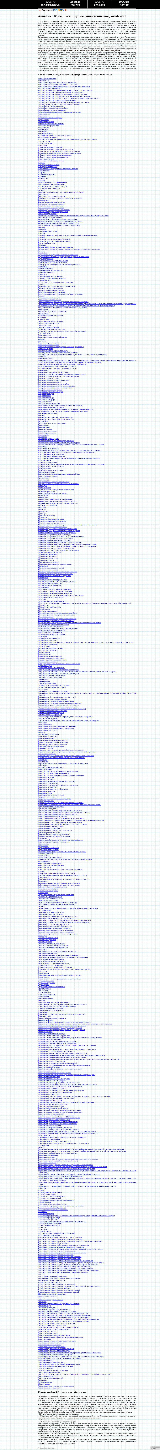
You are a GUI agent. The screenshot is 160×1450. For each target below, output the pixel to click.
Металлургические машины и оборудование (54, 576)
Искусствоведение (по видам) (49, 403)
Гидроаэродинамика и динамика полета (53, 261)
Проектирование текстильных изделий (52, 816)
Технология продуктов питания (50, 1100)
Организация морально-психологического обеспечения (58, 705)
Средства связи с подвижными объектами (53, 963)
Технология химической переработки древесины (56, 1116)
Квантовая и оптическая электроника (52, 423)
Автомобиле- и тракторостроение (50, 106)
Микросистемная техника (47, 611)
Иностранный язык (45, 358)
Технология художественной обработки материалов (57, 1124)
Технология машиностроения (49, 1077)
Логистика (42, 507)
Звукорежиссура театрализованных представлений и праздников (62, 331)
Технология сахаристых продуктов (51, 1106)
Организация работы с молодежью (51, 713)
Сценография (43, 991)
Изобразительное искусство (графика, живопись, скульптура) (61, 347)
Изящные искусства (45, 349)
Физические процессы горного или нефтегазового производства (62, 1221)
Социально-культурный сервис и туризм (53, 946)
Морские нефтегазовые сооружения (51, 630)
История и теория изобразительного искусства (55, 417)
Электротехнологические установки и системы (55, 1366)
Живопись (42, 317)
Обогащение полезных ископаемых (51, 668)
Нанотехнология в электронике (50, 656)
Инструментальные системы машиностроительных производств (62, 364)
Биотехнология (43, 171)
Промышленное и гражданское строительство (55, 830)
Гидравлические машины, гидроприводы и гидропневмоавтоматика (63, 257)
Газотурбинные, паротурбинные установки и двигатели (59, 225)
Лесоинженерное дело (46, 492)
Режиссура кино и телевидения (49, 863)
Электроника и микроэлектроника (51, 1343)
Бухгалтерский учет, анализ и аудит (51, 184)
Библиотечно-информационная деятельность (55, 155)
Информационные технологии (49, 382)
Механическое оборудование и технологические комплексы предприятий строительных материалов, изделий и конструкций (84, 603)
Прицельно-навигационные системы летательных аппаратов (60, 803)
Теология (41, 1000)
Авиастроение (43, 81)
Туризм (41, 1147)
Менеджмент (43, 566)
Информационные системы (48, 378)
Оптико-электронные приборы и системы (53, 685)
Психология (42, 838)
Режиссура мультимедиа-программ (51, 865)
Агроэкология (43, 120)
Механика (42, 599)
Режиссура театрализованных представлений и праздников (60, 869)
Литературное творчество (47, 505)
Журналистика (43, 319)
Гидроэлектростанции (46, 272)
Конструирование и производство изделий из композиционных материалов (66, 452)
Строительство (43, 977)
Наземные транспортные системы (50, 648)
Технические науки (45, 1032)
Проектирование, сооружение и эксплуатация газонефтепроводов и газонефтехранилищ (71, 820)
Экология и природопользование (50, 1300)
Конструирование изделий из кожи (51, 454)
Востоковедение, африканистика (50, 218)
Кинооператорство (45, 429)
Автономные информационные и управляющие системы (59, 112)
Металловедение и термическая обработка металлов (57, 572)
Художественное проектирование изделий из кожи (57, 1284)
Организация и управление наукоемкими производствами (59, 703)
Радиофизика (43, 846)
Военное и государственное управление (53, 212)
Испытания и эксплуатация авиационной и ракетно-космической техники (65, 409)
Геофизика (42, 245)
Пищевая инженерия (46, 738)
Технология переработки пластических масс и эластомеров (60, 1086)
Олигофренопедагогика (47, 683)
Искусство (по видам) (46, 394)
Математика (42, 517)
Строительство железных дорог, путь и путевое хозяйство (59, 979)
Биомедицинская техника (47, 167)
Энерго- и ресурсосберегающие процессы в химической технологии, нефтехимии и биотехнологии (75, 1374)
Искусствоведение (45, 401)
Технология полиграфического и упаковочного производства (61, 1090)
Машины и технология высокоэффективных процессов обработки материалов (67, 546)
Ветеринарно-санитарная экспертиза (51, 196)
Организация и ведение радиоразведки (52, 699)
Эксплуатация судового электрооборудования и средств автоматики (63, 1321)
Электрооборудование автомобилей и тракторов (56, 1349)
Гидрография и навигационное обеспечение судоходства (59, 264)
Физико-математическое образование (52, 1208)
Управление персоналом (47, 1163)
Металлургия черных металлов (49, 585)
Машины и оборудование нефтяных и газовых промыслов (60, 542)
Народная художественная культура (51, 658)
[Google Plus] (65, 10)
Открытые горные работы (47, 719)
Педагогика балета (45, 724)
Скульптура (42, 936)
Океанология (43, 679)
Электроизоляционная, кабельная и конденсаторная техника (60, 1337)
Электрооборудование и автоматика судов (54, 1351)
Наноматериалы (44, 652)
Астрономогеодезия (45, 133)
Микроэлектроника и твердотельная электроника (56, 615)
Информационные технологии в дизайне (53, 384)
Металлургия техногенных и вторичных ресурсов (56, 582)
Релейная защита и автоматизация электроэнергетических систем (62, 875)
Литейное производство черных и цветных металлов (58, 503)
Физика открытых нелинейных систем (52, 1204)
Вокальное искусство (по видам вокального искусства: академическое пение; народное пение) (73, 216)
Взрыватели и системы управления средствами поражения (60, 198)
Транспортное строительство (49, 1139)
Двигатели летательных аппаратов (51, 290)
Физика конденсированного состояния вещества (56, 1200)
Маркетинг (42, 513)
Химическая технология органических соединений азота (59, 1259)
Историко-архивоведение (47, 413)
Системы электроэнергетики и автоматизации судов (57, 934)
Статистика (42, 971)
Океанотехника (44, 681)
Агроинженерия (44, 114)
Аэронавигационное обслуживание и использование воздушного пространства (67, 139)
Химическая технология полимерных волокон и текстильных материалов (65, 1261)
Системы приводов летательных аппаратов (54, 928)
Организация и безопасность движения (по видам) (57, 697)
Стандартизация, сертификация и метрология (55, 967)
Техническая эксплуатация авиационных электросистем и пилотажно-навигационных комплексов (75, 1024)
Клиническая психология (47, 431)
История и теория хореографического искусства (56, 419)
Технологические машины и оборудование (54, 1036)
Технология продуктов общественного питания (56, 1098)
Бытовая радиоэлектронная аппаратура (52, 186)
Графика (41, 284)
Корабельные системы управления (51, 466)
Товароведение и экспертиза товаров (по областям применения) (62, 1137)
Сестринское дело (44, 910)
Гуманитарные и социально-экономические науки (56, 286)
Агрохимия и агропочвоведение (50, 118)
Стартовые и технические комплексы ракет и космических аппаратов (64, 969)
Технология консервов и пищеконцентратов (54, 1073)
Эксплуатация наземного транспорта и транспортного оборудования (63, 1317)
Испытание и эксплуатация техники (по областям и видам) (60, 405)
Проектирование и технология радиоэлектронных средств (60, 810)
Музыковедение (44, 646)
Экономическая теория (46, 1308)
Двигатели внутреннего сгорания (50, 288)
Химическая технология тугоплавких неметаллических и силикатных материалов (68, 1270)
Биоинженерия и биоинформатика (51, 161)
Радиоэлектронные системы (48, 850)
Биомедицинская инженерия (48, 165)
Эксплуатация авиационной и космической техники (57, 1311)
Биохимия (42, 176)
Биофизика (42, 173)
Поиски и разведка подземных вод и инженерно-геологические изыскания (66, 756)
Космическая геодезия (46, 472)
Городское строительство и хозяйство (52, 278)
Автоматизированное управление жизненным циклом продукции (62, 94)
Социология (42, 949)
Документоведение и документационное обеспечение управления (62, 308)
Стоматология (43, 973)
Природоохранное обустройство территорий (54, 799)
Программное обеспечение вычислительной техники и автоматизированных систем (69, 805)
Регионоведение (44, 861)
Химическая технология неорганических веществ (56, 1251)
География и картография (47, 231)
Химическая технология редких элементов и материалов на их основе (64, 1266)
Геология (41, 237)
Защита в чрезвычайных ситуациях (51, 321)
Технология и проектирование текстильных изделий (57, 1063)
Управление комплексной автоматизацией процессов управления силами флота (68, 1159)
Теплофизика (43, 1012)
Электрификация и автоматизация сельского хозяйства (58, 1327)
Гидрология (42, 266)
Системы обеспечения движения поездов (53, 924)
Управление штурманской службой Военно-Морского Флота (60, 1176)
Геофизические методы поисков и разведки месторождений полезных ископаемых (69, 249)
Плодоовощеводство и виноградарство (52, 744)
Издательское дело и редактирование (52, 343)
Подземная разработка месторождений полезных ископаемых (61, 750)
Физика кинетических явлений (49, 1198)
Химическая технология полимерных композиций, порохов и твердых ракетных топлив (71, 1263)
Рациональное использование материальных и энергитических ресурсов (65, 859)
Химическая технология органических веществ (55, 1255)
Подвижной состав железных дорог (51, 746)
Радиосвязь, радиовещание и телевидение (53, 842)
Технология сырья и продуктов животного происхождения (60, 1112)
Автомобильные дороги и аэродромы (52, 110)
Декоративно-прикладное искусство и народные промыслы (60, 294)
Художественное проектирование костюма (54, 1288)
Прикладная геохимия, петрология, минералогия (56, 781)
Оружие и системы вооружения (50, 715)
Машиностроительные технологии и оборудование (57, 533)
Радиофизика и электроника (48, 848)
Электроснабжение (45, 1360)
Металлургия (43, 578)
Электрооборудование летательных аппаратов (55, 1355)
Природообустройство (46, 797)
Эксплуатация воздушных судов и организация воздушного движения (64, 1315)
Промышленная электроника (49, 828)
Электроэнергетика (45, 1368)
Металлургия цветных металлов (50, 583)
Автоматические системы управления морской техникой (59, 104)
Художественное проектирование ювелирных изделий (58, 1292)
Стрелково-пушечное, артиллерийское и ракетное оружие (59, 975)
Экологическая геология (47, 1296)
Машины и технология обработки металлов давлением (58, 550)
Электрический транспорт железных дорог (54, 1335)
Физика (41, 1190)
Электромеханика (44, 1339)
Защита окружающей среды (48, 323)
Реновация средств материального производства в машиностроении (63, 879)
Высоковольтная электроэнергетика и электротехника (58, 219)
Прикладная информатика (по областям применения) (58, 785)
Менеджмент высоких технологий (51, 568)
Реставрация (42, 881)
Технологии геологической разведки (51, 1034)
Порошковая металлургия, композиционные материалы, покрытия (63, 764)
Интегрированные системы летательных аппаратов (57, 366)
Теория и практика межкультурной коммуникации (57, 1006)
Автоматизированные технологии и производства (57, 100)
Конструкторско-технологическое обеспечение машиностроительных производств (69, 458)
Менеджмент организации (48, 570)
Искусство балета (44, 396)
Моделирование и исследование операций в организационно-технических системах (69, 623)
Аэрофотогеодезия (45, 143)
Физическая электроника (47, 1219)
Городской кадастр (45, 280)
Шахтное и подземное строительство (52, 1294)
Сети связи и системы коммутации (51, 912)
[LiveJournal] (63, 10)
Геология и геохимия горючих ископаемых (54, 239)
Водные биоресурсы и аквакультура (51, 202)
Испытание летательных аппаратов (51, 407)
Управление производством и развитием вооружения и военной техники (65, 1165)
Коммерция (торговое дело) (48, 439)
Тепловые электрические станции (50, 1008)
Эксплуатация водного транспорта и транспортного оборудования (63, 1313)
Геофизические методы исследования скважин (55, 247)
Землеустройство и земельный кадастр (52, 337)
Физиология (42, 1212)
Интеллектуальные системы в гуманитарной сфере (57, 368)
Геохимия (41, 251)
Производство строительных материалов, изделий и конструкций (62, 824)
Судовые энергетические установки (51, 987)
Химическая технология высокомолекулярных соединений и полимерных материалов (70, 1241)
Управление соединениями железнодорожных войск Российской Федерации (66, 1169)
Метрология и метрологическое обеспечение (54, 589)
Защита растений (44, 325)
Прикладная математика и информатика (53, 789)
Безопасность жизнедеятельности (50, 147)
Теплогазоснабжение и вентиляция (51, 1010)
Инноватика (42, 356)
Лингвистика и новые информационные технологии (57, 501)
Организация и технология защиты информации (56, 701)
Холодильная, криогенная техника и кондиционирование (59, 1278)
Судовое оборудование (46, 983)
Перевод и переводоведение (48, 734)
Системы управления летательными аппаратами (56, 932)
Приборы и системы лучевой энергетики (53, 773)
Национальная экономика (47, 662)
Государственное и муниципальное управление (55, 282)
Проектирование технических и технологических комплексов (61, 818)
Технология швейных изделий (49, 1126)
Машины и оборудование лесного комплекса (55, 540)
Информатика (43, 370)
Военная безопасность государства (51, 208)
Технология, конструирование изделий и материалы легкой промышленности (67, 1131)
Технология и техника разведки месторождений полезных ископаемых (64, 1065)
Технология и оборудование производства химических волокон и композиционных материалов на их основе (79, 1059)
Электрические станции (47, 1331)
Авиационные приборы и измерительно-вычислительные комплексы (64, 86)
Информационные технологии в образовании (55, 388)
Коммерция (42, 437)
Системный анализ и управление (50, 914)
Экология (41, 1298)
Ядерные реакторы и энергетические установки (56, 1386)
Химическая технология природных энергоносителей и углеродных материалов (68, 1265)
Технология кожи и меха (47, 1071)
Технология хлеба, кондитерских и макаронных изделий (59, 1118)
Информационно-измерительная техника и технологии (58, 376)
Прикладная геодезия (46, 777)
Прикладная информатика (48, 783)
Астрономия (42, 131)
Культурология (43, 480)
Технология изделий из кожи (49, 1067)
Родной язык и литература (48, 889)
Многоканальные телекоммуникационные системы (57, 619)
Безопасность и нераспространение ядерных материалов (59, 151)
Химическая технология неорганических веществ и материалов (62, 1253)
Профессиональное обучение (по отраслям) (54, 836)
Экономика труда (44, 1306)
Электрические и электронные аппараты (53, 1329)
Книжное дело (43, 435)
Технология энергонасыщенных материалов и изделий (58, 1129)
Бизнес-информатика (46, 159)
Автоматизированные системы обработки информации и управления (64, 96)
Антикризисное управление (48, 126)
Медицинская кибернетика (48, 558)
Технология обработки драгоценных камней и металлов (59, 1083)
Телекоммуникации (45, 998)
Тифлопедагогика (44, 1135)
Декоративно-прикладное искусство (51, 292)
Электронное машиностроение (49, 1345)
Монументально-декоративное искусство (53, 625)
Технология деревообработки (49, 1047)
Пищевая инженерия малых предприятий (53, 740)
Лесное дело (42, 486)
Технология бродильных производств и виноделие (57, 1043)
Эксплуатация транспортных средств (52, 1325)
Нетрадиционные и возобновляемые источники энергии (59, 664)
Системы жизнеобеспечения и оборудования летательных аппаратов (63, 922)
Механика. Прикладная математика (51, 601)
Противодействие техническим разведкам (53, 834)
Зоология (41, 339)
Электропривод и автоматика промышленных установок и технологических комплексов (71, 1356)
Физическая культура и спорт (49, 1218)
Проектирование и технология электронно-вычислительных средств (63, 812)
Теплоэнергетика (44, 1016)
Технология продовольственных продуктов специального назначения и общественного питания (74, 1096)
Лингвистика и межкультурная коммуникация (55, 499)
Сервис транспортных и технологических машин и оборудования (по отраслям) (68, 908)
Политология (43, 762)
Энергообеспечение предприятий (50, 1378)
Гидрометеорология (45, 268)
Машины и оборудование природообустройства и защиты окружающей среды (67, 544)
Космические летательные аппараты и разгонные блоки (59, 474)
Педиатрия (42, 732)
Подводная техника (45, 748)
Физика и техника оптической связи (51, 1196)
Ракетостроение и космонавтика (50, 857)
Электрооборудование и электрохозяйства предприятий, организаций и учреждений (69, 1353)
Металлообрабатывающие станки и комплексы (55, 574)
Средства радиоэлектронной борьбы (51, 961)
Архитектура (43, 129)
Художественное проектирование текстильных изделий (59, 1290)
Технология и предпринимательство (51, 1061)
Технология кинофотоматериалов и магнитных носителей (60, 1069)
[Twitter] (56, 10)
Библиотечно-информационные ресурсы (53, 157)
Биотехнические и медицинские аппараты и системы (58, 169)
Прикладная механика (46, 791)
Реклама (41, 871)
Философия (42, 1229)
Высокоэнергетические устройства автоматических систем (60, 221)
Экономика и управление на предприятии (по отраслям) (59, 1304)
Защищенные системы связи (48, 327)
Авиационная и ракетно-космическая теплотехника (57, 82)
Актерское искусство (46, 122)
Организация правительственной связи (52, 711)
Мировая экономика (45, 617)
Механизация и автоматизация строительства (55, 593)
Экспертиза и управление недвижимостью (54, 1310)
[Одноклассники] (59, 10)
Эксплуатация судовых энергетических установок (57, 1323)
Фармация (42, 1188)
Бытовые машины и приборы (49, 188)
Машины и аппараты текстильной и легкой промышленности (61, 537)
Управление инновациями (48, 1155)
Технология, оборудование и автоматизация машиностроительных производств (68, 1133)
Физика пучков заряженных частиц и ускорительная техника (60, 1206)
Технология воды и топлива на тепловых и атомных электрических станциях (67, 1045)
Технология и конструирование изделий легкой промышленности (62, 1053)
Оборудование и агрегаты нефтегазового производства (58, 670)
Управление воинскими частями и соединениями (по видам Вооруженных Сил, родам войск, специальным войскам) (82, 1151)
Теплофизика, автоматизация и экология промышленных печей (61, 1014)
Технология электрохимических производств (55, 1128)
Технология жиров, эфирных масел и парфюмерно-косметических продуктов (67, 1049)
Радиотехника (43, 844)
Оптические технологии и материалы (52, 687)
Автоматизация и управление (49, 88)
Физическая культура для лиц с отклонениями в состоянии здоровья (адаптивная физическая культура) (76, 1216)
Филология (42, 1227)
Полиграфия (42, 760)
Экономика (42, 1302)
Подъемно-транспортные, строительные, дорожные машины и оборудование (66, 752)
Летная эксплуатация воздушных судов (52, 493)
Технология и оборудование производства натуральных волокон (62, 1057)
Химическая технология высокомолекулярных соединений (60, 1239)
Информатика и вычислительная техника (53, 372)
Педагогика (42, 722)
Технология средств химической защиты (53, 1108)
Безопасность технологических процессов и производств (59, 153)
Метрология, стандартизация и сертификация (55, 591)
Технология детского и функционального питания (57, 1041)
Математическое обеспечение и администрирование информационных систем (67, 525)
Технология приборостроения (49, 1094)
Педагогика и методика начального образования (56, 728)
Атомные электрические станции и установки (55, 135)
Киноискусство (44, 427)
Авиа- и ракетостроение (47, 79)
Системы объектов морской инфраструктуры (55, 926)
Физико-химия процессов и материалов (53, 1210)
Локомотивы (43, 511)
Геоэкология (42, 253)
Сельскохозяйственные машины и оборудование (56, 904)
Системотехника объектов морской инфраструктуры (57, 916)
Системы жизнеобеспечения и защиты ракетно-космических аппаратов (64, 920)
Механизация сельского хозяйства (50, 597)
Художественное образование (49, 1282)
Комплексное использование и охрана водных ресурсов (59, 443)
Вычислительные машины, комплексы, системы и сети (58, 223)
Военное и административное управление (54, 210)
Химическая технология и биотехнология (53, 1243)
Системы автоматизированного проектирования (56, 918)
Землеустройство (44, 335)
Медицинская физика (46, 560)
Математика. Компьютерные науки (51, 519)
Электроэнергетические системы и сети (53, 1370)
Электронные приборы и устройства (51, 1347)
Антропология (43, 128)
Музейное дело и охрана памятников (52, 634)
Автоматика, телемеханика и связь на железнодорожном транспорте (63, 102)
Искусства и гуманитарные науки (50, 392)
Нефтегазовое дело (45, 666)
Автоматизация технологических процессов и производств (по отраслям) (65, 90)
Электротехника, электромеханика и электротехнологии (59, 1364)
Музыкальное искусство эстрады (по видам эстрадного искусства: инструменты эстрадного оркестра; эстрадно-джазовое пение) (86, 642)
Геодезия (41, 233)
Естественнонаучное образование (50, 315)
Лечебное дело (43, 495)
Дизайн (41, 296)
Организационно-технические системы (52, 691)
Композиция (42, 446)
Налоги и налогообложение (48, 650)
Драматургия (43, 313)
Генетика (41, 227)
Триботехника (43, 1145)
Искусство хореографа (46, 400)
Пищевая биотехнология (47, 736)
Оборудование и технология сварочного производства (58, 673)
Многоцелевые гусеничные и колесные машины (56, 621)
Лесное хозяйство (44, 488)
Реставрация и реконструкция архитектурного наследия (59, 883)
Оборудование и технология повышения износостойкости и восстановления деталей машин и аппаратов (77, 672)
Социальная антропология (48, 938)
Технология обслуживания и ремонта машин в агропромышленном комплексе (67, 1084)
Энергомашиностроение (47, 1376)
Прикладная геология (46, 779)
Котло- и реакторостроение (48, 476)
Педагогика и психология (47, 730)
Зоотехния (42, 341)
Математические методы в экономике (52, 523)
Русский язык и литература (48, 891)
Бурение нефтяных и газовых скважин (52, 182)
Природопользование (46, 801)
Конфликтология (44, 460)
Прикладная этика (45, 793)
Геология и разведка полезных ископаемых (54, 241)
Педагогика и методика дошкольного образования (57, 726)
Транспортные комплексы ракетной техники (54, 1141)
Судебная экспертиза (46, 981)
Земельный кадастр (45, 333)
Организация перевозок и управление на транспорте (57, 707)
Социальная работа (45, 942)
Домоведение (43, 310)
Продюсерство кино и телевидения (51, 807)
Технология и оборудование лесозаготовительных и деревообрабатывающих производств (71, 1055)
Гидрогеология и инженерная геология (52, 263)
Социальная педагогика (47, 940)
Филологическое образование (49, 1225)
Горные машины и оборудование (50, 276)
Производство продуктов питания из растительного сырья (60, 822)
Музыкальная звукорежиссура (49, 638)
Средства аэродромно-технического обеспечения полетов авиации (63, 957)
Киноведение (43, 425)
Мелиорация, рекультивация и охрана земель (55, 564)
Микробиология (44, 609)
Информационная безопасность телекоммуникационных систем (62, 374)
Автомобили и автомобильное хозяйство (53, 108)
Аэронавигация (44, 141)
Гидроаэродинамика (45, 259)
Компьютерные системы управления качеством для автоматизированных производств (70, 450)
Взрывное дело (43, 200)
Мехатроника (43, 605)
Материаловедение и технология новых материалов (57, 529)
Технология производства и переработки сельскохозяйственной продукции (66, 1102)
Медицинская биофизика (47, 554)
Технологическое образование (49, 1039)
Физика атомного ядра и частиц (50, 1192)
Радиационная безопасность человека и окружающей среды (60, 840)
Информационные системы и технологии (53, 380)
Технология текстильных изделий (50, 1114)
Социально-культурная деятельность (51, 944)
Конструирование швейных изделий (51, 456)
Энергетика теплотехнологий (49, 1372)
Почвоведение (43, 765)
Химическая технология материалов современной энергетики (61, 1247)
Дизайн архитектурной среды (49, 298)
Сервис (41, 906)
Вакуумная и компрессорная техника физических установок (60, 192)
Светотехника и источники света (50, 899)
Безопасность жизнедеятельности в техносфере (55, 149)
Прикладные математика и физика (51, 795)
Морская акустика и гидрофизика (50, 627)
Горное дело (42, 274)
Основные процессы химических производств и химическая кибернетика (65, 717)
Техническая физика (45, 1020)
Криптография (43, 478)
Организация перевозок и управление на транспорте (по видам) (62, 709)
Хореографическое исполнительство (51, 1280)
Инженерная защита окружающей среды (53, 351)
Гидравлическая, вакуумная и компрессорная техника (58, 255)
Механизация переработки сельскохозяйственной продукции (61, 595)
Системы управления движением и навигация (55, 930)
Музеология (42, 636)
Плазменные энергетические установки (53, 742)
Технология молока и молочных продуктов (54, 1079)
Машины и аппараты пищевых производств (54, 535)
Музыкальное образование (48, 644)
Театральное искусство (46, 994)
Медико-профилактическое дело (50, 552)
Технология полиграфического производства (55, 1092)
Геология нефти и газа (46, 243)
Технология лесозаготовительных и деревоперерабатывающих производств (66, 1075)
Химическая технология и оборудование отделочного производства (63, 1245)
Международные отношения (48, 562)
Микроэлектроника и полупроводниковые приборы (57, 613)
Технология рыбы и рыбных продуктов (52, 1104)
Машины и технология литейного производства (56, 548)
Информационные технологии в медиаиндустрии (56, 386)
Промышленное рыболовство (49, 832)
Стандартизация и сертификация (50, 965)
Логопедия (42, 509)
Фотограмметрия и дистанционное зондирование (56, 1233)
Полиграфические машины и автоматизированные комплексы (61, 758)
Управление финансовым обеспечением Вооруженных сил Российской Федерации (69, 1174)
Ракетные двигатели (45, 854)
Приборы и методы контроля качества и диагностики (58, 771)
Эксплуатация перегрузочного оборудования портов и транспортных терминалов (68, 1319)
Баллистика (42, 145)
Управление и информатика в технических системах (57, 1153)
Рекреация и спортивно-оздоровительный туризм (56, 873)
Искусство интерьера (46, 398)
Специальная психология (47, 953)
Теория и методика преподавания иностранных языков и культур (62, 1004)
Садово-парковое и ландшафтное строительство (56, 895)
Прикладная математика (47, 787)
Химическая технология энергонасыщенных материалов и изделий (63, 1272)
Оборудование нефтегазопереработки (52, 675)
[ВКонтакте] (54, 10)
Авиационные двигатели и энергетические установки (58, 84)
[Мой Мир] (61, 10)
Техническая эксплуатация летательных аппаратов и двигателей (62, 1026)
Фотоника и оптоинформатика (49, 1235)
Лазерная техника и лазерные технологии (53, 482)
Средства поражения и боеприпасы (51, 959)
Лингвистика (43, 497)
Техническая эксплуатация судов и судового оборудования (60, 1028)
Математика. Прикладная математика (52, 521)
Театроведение (43, 996)
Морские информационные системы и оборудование (57, 628)
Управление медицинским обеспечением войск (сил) (58, 1161)
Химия (40, 1274)
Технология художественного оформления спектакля (57, 1122)
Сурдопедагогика (44, 989)
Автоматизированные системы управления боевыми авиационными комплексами (68, 98)
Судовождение (43, 985)
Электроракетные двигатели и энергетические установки (59, 1358)
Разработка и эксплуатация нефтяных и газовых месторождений (62, 852)
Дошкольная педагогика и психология (52, 311)
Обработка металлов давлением (50, 677)
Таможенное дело (44, 992)
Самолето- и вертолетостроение (50, 897)
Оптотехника (43, 689)
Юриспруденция (44, 1384)
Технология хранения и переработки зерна (54, 1120)
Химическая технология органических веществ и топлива (59, 1257)
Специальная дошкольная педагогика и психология (57, 951)
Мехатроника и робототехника (49, 607)
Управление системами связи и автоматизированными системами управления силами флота (72, 1167)
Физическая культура (46, 1214)
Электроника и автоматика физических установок (57, 1341)
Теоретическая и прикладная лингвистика (53, 1002)
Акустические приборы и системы (51, 124)
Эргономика (42, 1380)
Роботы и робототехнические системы (52, 887)
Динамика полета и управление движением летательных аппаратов (63, 302)
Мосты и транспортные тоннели (50, 632)
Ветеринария (43, 194)
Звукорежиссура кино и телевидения (51, 329)
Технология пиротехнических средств (52, 1088)
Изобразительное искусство (48, 345)
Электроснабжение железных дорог (51, 1362)
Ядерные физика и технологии (49, 1388)
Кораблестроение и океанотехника (51, 470)
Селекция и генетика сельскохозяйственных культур (57, 902)
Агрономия (42, 116)
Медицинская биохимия (47, 556)
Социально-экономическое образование (53, 947)
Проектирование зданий (47, 809)
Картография (43, 421)
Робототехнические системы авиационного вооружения (59, 885)
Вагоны (41, 190)
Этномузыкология (45, 1382)
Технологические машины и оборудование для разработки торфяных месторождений (70, 1037)
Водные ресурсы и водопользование (51, 204)
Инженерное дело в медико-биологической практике (57, 353)
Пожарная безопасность (47, 754)
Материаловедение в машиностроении (52, 527)
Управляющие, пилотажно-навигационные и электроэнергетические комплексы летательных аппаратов (77, 1186)
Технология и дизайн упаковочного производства (56, 1051)
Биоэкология (43, 178)
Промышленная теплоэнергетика (50, 826)
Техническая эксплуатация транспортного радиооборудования (61, 1030)
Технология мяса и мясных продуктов (52, 1081)
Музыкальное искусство (47, 640)
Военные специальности (47, 214)
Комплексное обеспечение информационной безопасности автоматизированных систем (71, 445)
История (41, 415)
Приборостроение (44, 769)
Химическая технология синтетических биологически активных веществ (65, 1268)
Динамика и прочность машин (49, 300)
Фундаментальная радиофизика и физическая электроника (60, 1237)
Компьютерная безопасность (48, 448)
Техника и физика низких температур (52, 1018)
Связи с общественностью (48, 901)
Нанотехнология (44, 654)
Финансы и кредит (45, 1231)
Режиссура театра (44, 867)
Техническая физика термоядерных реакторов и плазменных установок (64, 1022)
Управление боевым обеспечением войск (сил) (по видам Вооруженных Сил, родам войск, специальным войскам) (81, 1149)
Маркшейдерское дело (46, 515)
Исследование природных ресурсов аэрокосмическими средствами (63, 411)
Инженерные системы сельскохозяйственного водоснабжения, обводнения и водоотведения (72, 355)
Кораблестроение (44, 468)
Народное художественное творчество (52, 660)
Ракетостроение (44, 855)
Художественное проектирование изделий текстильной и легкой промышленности (69, 1286)
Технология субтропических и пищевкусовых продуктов (59, 1110)
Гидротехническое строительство (50, 270)
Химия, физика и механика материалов (52, 1276)
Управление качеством (46, 1157)
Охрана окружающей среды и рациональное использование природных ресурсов (68, 720)
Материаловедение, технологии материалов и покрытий (59, 531)
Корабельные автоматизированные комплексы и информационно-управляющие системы (71, 464)
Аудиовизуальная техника (47, 137)
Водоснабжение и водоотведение (50, 206)
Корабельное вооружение (47, 462)
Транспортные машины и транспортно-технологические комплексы (63, 1143)
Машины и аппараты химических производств (55, 538)
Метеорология (43, 587)
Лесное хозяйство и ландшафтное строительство (56, 490)
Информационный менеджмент (50, 390)
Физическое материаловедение (49, 1223)
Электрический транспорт (48, 1333)
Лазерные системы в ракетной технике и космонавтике (58, 484)
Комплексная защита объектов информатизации (56, 441)
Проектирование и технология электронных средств (57, 814)
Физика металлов (44, 1202)
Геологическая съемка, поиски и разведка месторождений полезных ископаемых (68, 235)
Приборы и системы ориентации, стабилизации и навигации (61, 775)
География (42, 229)
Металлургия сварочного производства (52, 580)
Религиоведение (44, 877)
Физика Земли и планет (47, 1194)
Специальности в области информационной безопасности (60, 955)
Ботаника (41, 180)
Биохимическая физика (46, 174)
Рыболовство (43, 893)
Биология (41, 163)
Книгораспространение (47, 433)
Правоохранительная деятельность (51, 767)
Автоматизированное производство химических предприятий (61, 92)
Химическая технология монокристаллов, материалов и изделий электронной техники (70, 1249)
